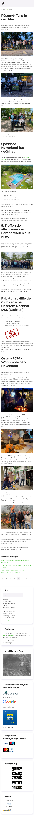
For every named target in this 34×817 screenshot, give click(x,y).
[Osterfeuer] (17, 517)
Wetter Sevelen (9, 800)
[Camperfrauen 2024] (17, 261)
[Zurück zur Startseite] (3, 3)
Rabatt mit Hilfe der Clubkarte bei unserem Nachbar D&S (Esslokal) (16, 304)
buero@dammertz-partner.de (12, 621)
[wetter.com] (6, 811)
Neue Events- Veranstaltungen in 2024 (13, 570)
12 (22, 578)
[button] (32, 3)
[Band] (17, 85)
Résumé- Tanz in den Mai (14, 17)
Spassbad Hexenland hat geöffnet (12, 147)
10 (14, 578)
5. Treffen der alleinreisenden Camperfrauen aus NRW (15, 231)
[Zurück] (2, 578)
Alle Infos (13, 810)
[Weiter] (17, 581)
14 (31, 578)
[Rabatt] (12, 333)
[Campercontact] (10, 692)
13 (26, 578)
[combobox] (13, 595)
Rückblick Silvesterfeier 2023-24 (10, 573)
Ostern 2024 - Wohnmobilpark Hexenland (14, 362)
